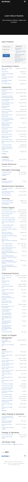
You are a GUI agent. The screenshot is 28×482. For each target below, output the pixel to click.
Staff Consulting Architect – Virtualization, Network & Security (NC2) (7, 322)
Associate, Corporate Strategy (7, 434)
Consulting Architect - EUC (7, 275)
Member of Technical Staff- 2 (7, 139)
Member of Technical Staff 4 (7, 134)
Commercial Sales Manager (7, 394)
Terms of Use (10, 463)
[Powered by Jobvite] (5, 452)
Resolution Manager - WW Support (8, 217)
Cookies (5, 463)
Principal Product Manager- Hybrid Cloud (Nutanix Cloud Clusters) (7, 148)
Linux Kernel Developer (6, 109)
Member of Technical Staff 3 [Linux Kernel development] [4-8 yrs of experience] (8, 119)
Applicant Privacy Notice (8, 461)
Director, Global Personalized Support (9, 211)
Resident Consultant (5, 284)
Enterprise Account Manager (7, 398)
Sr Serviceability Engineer (6, 227)
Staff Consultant (5, 304)
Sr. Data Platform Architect (7, 172)
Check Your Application (7, 444)
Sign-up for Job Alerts (19, 444)
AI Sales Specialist (5, 358)
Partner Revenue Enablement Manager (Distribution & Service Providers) (8, 417)
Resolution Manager (5, 215)
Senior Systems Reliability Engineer (8, 219)
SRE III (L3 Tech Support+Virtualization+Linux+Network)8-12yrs (9, 240)
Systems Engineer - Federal (20, 51)
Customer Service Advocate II (7, 209)
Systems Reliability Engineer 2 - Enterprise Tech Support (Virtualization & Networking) (9, 252)
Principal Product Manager (7, 144)
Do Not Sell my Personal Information (18, 463)
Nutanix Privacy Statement (18, 461)
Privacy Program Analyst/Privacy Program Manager (6, 341)
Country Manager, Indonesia (7, 396)
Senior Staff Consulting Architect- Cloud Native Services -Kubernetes (8, 298)
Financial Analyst (5, 71)
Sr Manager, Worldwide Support (8, 225)
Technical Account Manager (7, 331)
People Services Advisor (6, 166)
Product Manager (18, 48)
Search (6, 55)
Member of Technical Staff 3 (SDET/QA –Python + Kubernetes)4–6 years (7, 124)
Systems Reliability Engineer (7, 243)
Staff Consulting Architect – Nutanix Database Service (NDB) (7, 318)
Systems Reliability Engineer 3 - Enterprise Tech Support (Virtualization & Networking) (9, 257)
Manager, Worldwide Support (7, 213)
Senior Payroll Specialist (6, 83)
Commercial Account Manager (7, 383)
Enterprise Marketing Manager (7, 200)
